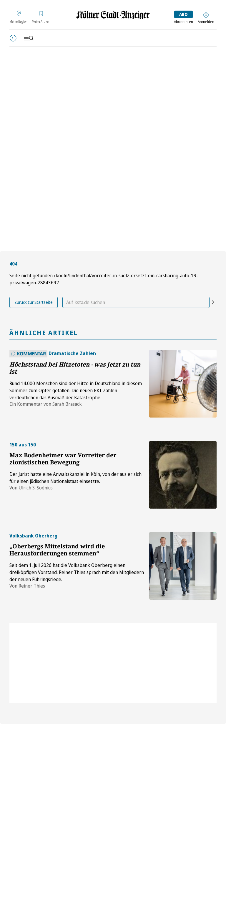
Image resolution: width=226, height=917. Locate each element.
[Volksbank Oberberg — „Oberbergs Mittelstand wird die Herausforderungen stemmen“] (183, 566)
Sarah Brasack (67, 404)
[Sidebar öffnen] (28, 38)
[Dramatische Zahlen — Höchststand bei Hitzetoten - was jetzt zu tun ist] (183, 383)
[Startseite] (113, 15)
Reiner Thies (32, 586)
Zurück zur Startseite (33, 302)
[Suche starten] (213, 302)
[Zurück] (13, 38)
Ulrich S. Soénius (36, 487)
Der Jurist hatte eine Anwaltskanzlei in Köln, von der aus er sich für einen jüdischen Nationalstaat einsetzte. (75, 477)
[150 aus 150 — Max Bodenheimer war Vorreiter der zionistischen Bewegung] (183, 475)
